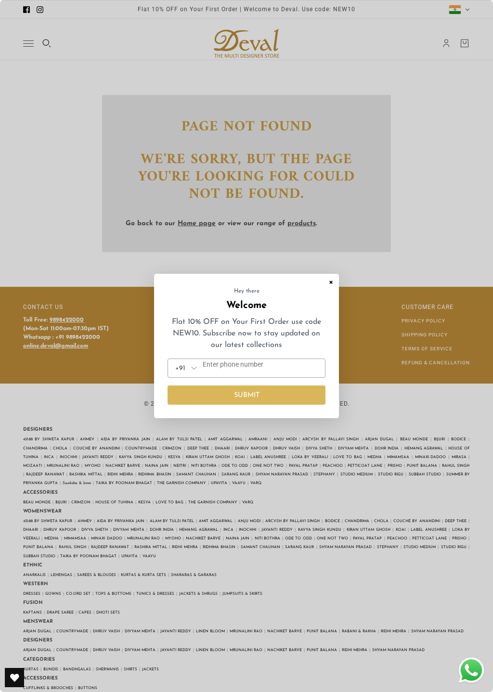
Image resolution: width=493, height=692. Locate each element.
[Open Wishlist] (14, 677)
